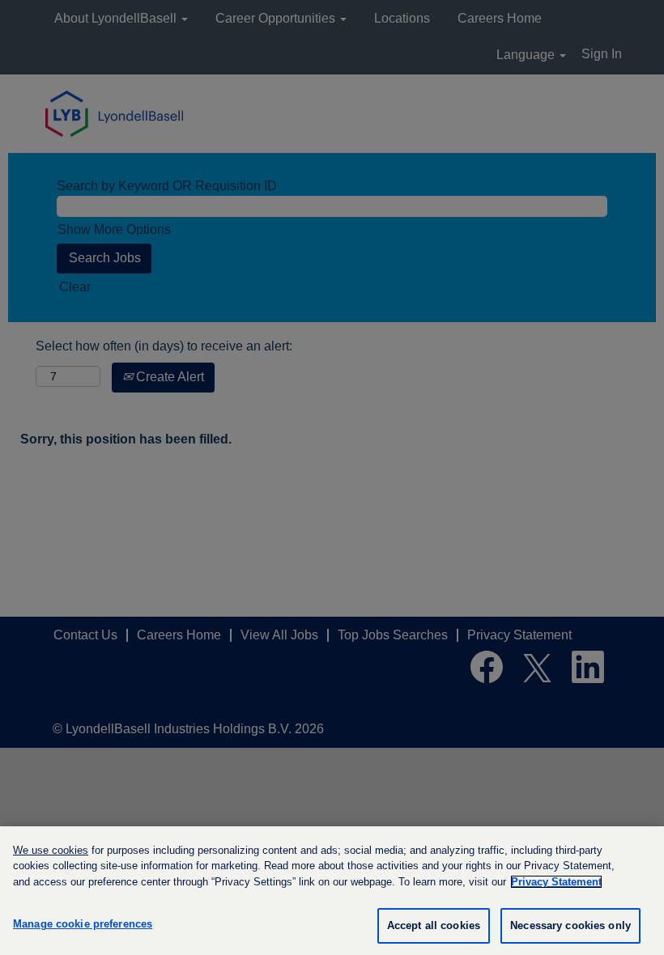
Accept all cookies (433, 925)
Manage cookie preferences (82, 924)
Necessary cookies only (570, 925)
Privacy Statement (556, 882)
